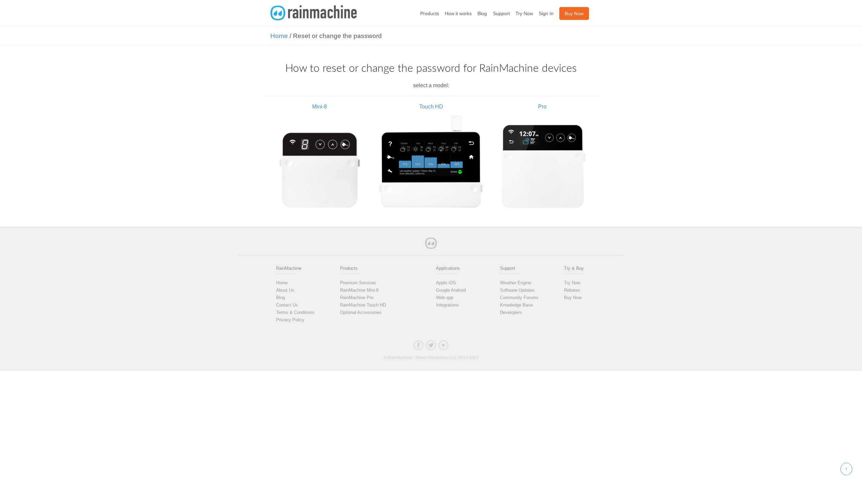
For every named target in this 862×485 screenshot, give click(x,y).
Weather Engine (515, 282)
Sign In (546, 13)
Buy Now (573, 297)
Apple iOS (446, 282)
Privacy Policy (290, 319)
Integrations (447, 305)
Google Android (451, 290)
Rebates (572, 290)
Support (501, 13)
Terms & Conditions (295, 312)
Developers (511, 312)
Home (279, 35)
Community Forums (519, 297)
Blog (482, 13)
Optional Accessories (361, 312)
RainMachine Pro (356, 297)
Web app (444, 297)
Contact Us (287, 305)
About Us (285, 290)
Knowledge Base (516, 305)
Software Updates (517, 290)
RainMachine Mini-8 (359, 290)
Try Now (524, 13)
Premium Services (358, 282)
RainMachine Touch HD (363, 305)
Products (429, 13)
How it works (458, 13)
